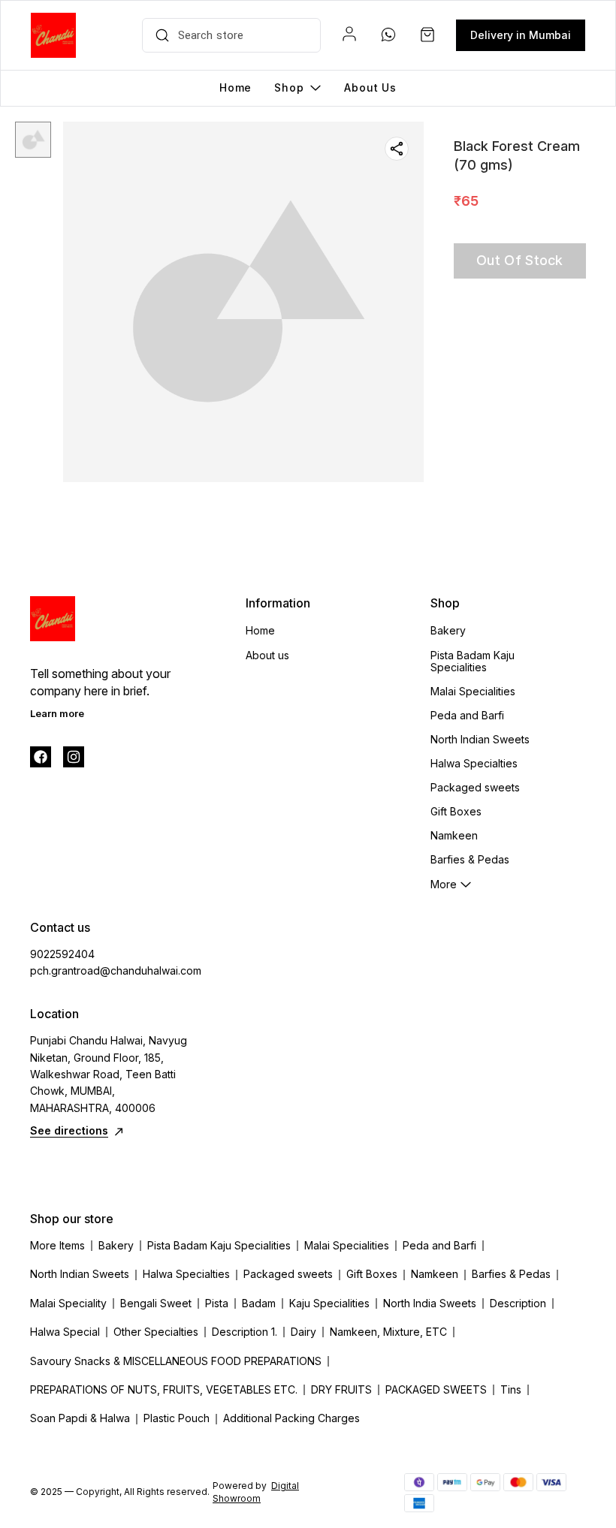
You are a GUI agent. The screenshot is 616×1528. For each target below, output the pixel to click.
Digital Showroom (256, 1492)
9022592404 (62, 954)
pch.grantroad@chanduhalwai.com (112, 970)
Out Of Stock (519, 260)
